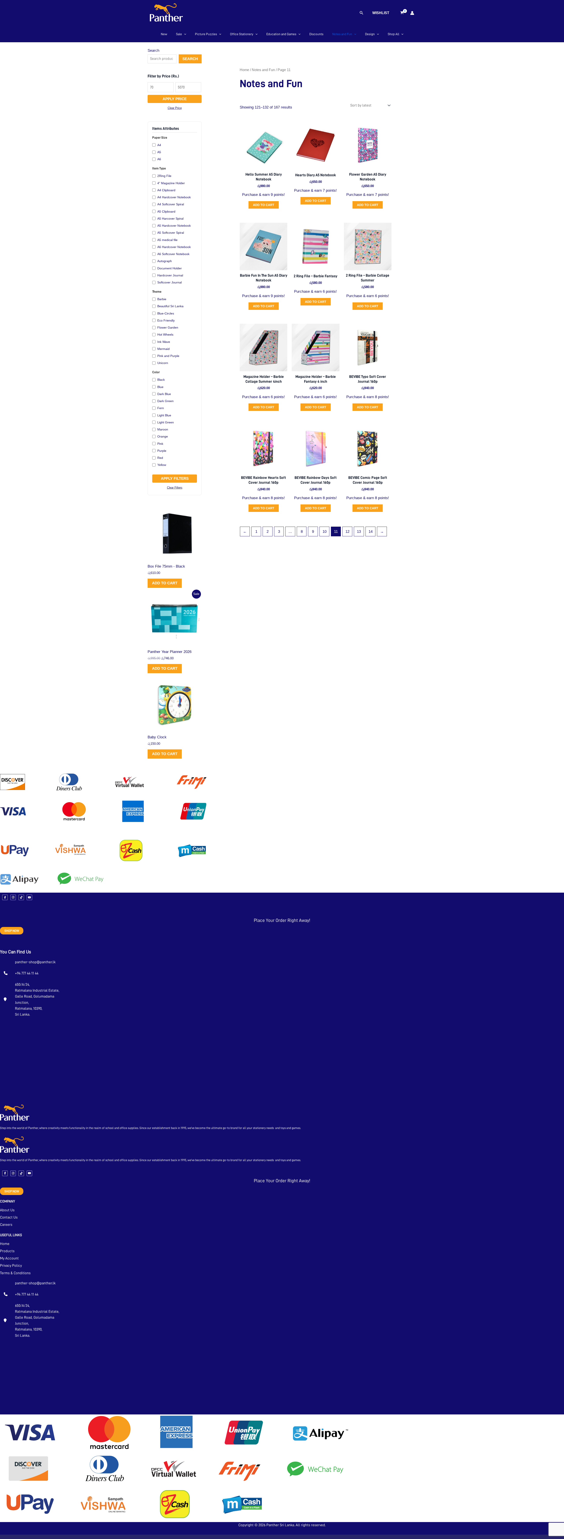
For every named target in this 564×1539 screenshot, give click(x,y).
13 (359, 532)
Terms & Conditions (15, 1273)
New (164, 34)
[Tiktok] (21, 897)
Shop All (393, 34)
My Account (9, 1258)
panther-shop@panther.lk (35, 962)
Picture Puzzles (206, 34)
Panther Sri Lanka (280, 1525)
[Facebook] (5, 897)
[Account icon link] (412, 13)
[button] (362, 13)
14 (371, 532)
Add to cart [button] (263, 205)
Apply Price (175, 99)
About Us (7, 1210)
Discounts (316, 34)
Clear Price (175, 108)
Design (370, 34)
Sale (179, 34)
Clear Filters (174, 487)
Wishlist (380, 13)
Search (153, 50)
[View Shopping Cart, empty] (402, 13)
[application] (184, 34)
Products (7, 1251)
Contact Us (9, 1217)
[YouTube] (29, 897)
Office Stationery (241, 34)
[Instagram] (13, 897)
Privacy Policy (11, 1265)
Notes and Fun (342, 34)
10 (325, 532)
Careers (6, 1224)
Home (244, 70)
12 (347, 532)
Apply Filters (175, 478)
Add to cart (164, 583)
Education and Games (281, 34)
